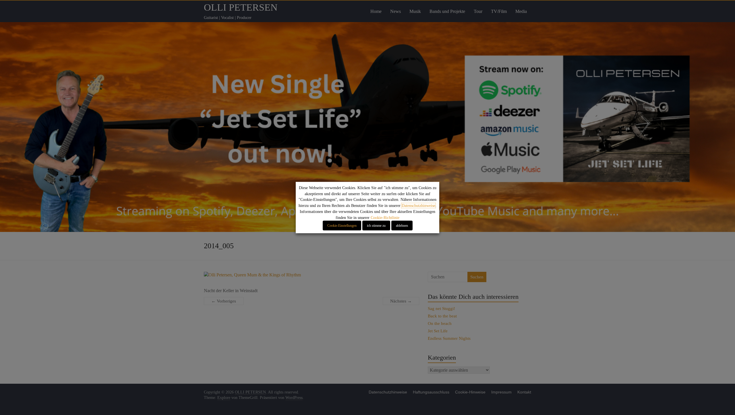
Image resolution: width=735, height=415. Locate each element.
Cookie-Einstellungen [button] (342, 225)
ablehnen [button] (402, 225)
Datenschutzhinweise (418, 205)
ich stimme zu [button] (376, 225)
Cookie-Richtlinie (385, 217)
